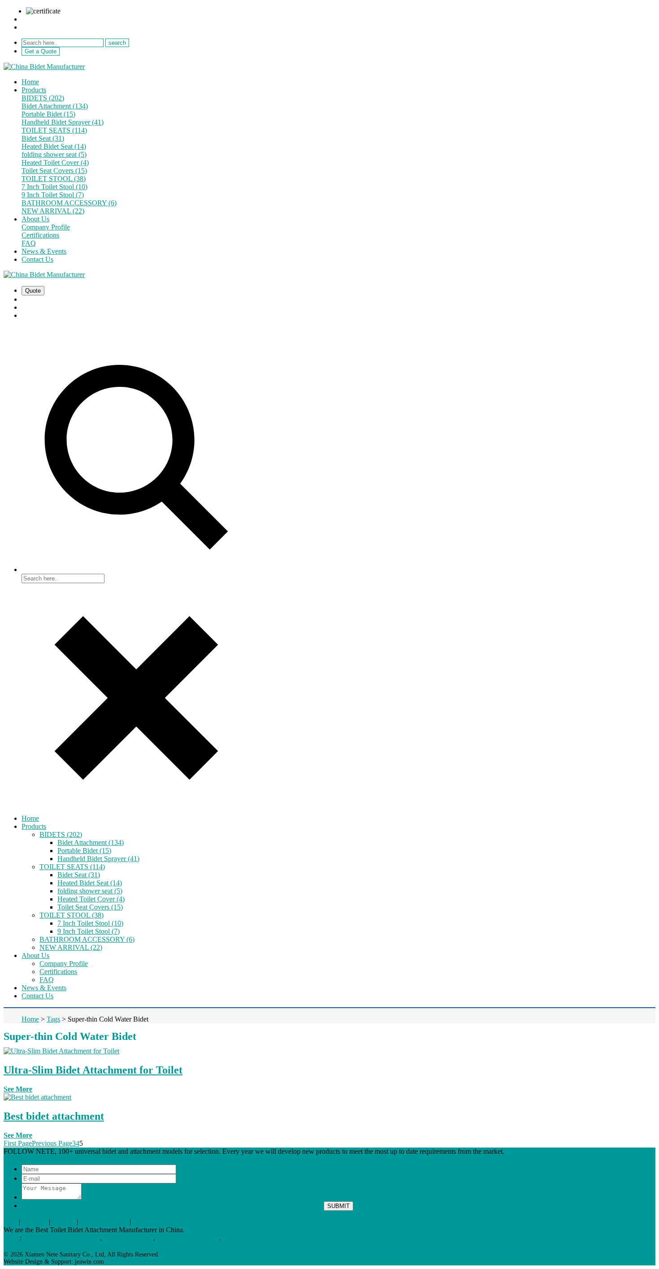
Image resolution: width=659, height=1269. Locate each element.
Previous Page (52, 1143)
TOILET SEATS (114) (54, 130)
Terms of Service (104, 1222)
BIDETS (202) (43, 98)
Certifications (40, 235)
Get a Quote (40, 51)
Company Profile (46, 227)
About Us (35, 219)
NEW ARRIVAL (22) (53, 211)
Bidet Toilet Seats (128, 1238)
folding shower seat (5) (54, 154)
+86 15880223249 (48, 27)
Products (34, 90)
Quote (33, 290)
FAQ (29, 243)
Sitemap (63, 1222)
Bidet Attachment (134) (55, 106)
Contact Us (37, 259)
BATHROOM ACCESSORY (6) (69, 203)
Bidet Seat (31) (43, 138)
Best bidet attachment (54, 1116)
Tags (10, 1222)
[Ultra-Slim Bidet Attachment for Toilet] (61, 1051)
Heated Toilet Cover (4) (55, 162)
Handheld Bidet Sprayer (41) (63, 122)
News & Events (44, 251)
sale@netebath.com (49, 19)
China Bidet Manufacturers (61, 1238)
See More (18, 1089)
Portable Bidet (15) (48, 114)
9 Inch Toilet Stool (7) (53, 195)
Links (12, 1238)
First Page (18, 1143)
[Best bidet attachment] (37, 1097)
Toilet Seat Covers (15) (54, 170)
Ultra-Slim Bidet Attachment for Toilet (93, 1070)
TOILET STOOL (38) (54, 178)
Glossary (34, 1222)
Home (30, 82)
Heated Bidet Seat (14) (54, 146)
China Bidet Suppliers (188, 1238)
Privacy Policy (153, 1222)
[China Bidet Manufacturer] (44, 66)
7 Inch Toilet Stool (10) (54, 187)
